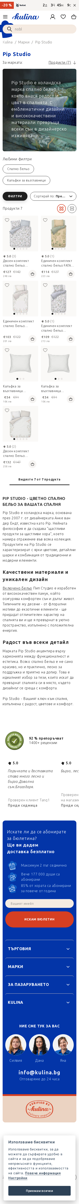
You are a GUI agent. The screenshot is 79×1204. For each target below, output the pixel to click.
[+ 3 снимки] (20, 298)
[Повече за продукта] (20, 363)
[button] (39, 196)
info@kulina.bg (39, 1072)
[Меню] (5, 16)
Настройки (17, 1178)
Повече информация (43, 1173)
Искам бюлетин (39, 919)
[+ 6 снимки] (20, 233)
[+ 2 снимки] (58, 233)
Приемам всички (39, 1191)
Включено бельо (17, 588)
